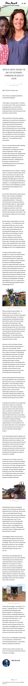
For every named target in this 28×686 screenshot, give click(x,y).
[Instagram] (16, 680)
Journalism (14, 85)
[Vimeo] (12, 680)
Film (21, 84)
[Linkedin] (14, 680)
